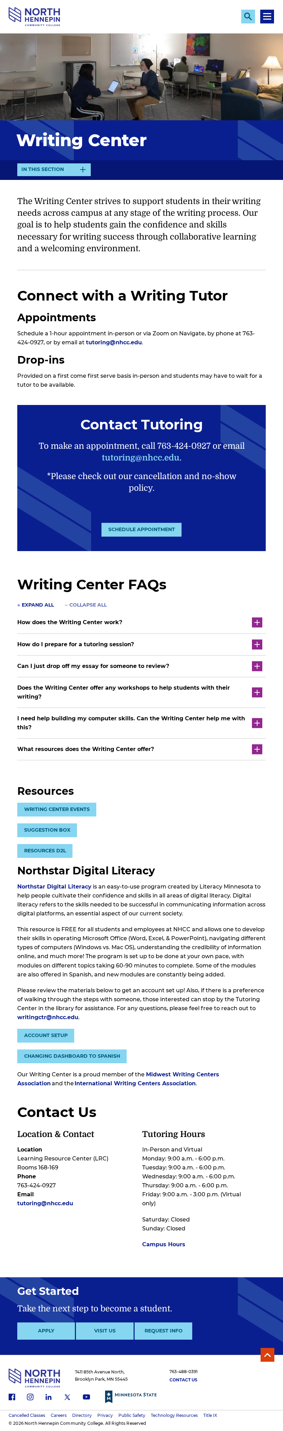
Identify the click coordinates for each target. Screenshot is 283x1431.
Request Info (164, 1331)
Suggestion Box (47, 830)
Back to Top (267, 1355)
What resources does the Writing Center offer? (85, 749)
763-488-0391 (183, 1371)
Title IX (210, 1415)
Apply (46, 1331)
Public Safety (131, 1415)
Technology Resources (174, 1415)
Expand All (38, 605)
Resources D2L (45, 851)
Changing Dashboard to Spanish (72, 1056)
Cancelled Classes (27, 1415)
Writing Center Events (57, 809)
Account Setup (46, 1035)
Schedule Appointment (141, 529)
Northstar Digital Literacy (54, 886)
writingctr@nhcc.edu (47, 1017)
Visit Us (105, 1331)
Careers (59, 1415)
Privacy (105, 1415)
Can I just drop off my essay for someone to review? (93, 666)
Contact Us (183, 1379)
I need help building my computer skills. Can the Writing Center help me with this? (131, 723)
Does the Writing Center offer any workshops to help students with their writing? (123, 692)
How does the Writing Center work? (69, 622)
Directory (82, 1415)
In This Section (42, 171)
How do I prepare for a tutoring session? (75, 644)
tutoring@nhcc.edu (114, 342)
